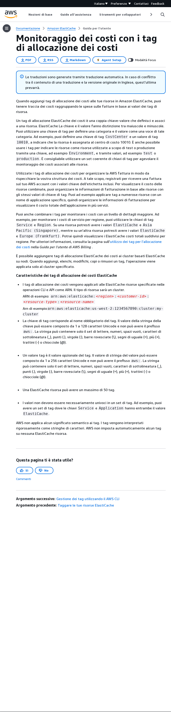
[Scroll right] (151, 14)
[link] (97, 28)
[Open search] (163, 14)
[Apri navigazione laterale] (7, 28)
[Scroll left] (25, 14)
